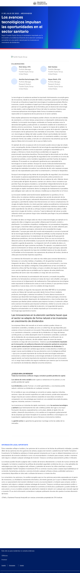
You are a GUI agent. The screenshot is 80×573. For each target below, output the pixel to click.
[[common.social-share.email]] (22, 428)
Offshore (5, 556)
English (22, 565)
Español (4, 565)
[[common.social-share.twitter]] (19, 428)
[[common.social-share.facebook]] (13, 428)
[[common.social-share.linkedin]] (16, 428)
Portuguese (12, 565)
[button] (40, 559)
